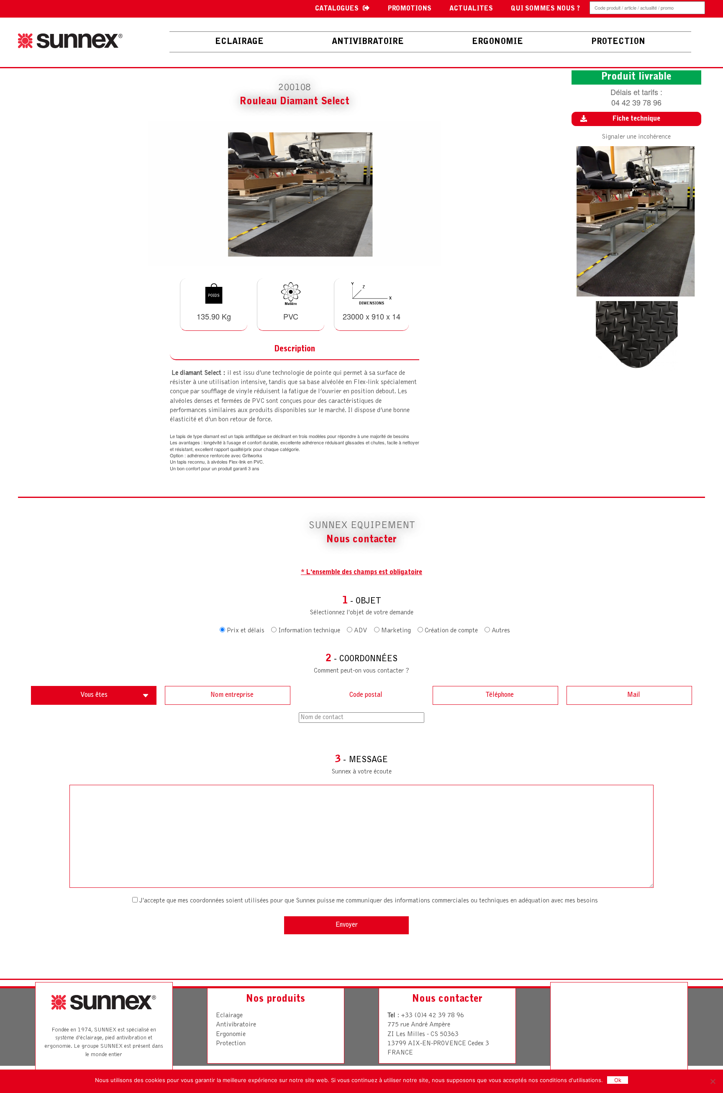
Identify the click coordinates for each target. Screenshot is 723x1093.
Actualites (471, 8)
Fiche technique (636, 119)
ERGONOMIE (497, 42)
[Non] (712, 1081)
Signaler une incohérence (636, 137)
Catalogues (337, 8)
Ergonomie (231, 1034)
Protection (231, 1043)
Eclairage (239, 42)
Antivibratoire (236, 1024)
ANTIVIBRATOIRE (368, 42)
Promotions (409, 8)
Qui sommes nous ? (545, 8)
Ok (617, 1080)
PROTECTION (618, 42)
